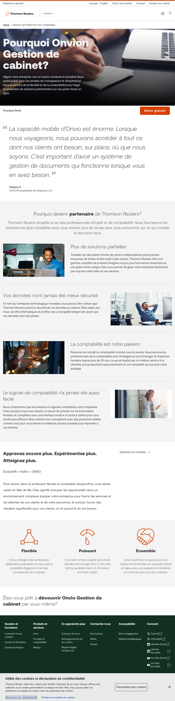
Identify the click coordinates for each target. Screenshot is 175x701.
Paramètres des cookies (131, 687)
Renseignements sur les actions (72, 641)
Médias (37, 647)
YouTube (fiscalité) (155, 665)
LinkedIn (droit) (158, 644)
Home (6, 25)
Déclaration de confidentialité (20, 697)
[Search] (170, 13)
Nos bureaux (96, 633)
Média (93, 639)
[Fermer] (169, 687)
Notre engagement (128, 633)
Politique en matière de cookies (58, 697)
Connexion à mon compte (13, 635)
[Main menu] (162, 13)
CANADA (48, 13)
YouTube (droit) (158, 658)
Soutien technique (14, 647)
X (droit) (155, 633)
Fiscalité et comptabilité (39, 641)
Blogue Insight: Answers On (69, 649)
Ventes (93, 644)
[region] (87, 687)
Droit (35, 633)
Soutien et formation (15, 642)
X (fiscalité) (156, 639)
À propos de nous (71, 633)
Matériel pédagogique (130, 639)
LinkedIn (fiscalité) (155, 651)
